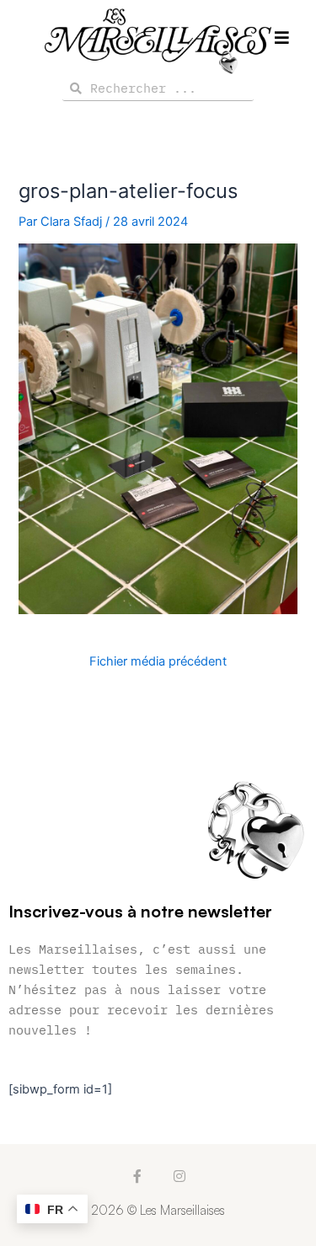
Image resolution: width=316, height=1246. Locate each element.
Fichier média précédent (158, 661)
